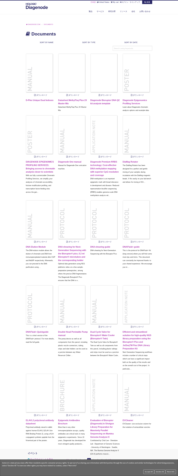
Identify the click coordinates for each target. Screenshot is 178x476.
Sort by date (130, 42)
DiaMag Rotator (130, 162)
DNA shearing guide (100, 247)
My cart (115, 2)
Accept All (149, 472)
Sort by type (88, 42)
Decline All (160, 472)
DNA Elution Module (36, 247)
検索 (148, 2)
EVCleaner (128, 420)
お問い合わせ (144, 11)
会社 (133, 11)
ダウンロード (41, 95)
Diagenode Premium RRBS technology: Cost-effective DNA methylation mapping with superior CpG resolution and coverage (104, 168)
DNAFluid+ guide (131, 247)
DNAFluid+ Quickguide (37, 332)
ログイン (124, 2)
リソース (123, 11)
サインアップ (135, 2)
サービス (100, 11)
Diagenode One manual (69, 162)
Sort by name (46, 42)
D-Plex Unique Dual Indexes (39, 100)
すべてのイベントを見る (41, 459)
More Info (170, 472)
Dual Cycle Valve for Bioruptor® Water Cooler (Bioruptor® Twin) (102, 335)
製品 (90, 11)
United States (104, 2)
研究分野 (112, 11)
